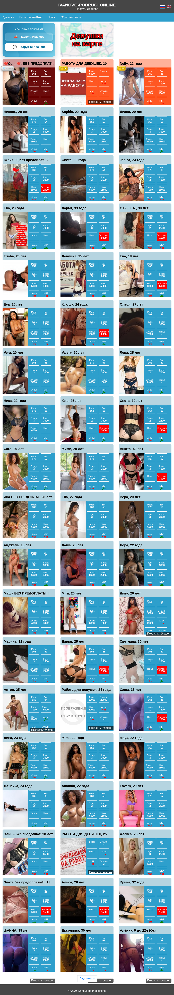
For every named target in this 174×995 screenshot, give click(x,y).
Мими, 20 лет (73, 449)
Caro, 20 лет (14, 449)
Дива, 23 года (15, 738)
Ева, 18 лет (129, 256)
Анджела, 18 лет (17, 545)
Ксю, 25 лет (71, 401)
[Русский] (162, 6)
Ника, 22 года (15, 401)
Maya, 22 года (131, 738)
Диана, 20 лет (131, 112)
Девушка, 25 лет (75, 256)
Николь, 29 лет (16, 112)
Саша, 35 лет (130, 689)
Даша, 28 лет (72, 545)
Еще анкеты (87, 978)
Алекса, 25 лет (132, 834)
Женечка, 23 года (18, 786)
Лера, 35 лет (130, 352)
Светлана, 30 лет (134, 641)
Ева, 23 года (14, 208)
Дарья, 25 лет (73, 641)
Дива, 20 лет (130, 593)
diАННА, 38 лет (16, 930)
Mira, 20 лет (71, 593)
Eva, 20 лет (13, 304)
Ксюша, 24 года (75, 304)
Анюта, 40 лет (131, 449)
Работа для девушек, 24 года (86, 689)
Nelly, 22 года (131, 63)
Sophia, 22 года (74, 112)
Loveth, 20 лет (131, 786)
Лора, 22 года (131, 545)
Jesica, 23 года (132, 160)
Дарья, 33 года (74, 208)
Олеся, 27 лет (131, 304)
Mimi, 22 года (73, 738)
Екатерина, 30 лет (77, 930)
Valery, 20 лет (73, 352)
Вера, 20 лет (130, 497)
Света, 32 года (74, 160)
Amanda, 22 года (75, 786)
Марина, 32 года (17, 641)
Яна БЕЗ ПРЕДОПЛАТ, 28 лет (28, 497)
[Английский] (168, 6)
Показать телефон (100, 101)
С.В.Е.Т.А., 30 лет (134, 208)
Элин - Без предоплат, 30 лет (28, 834)
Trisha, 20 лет (15, 256)
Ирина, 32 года (132, 882)
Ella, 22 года (72, 497)
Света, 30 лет (131, 401)
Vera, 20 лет (13, 352)
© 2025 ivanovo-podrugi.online (87, 990)
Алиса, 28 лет (73, 882)
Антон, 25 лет (15, 689)
